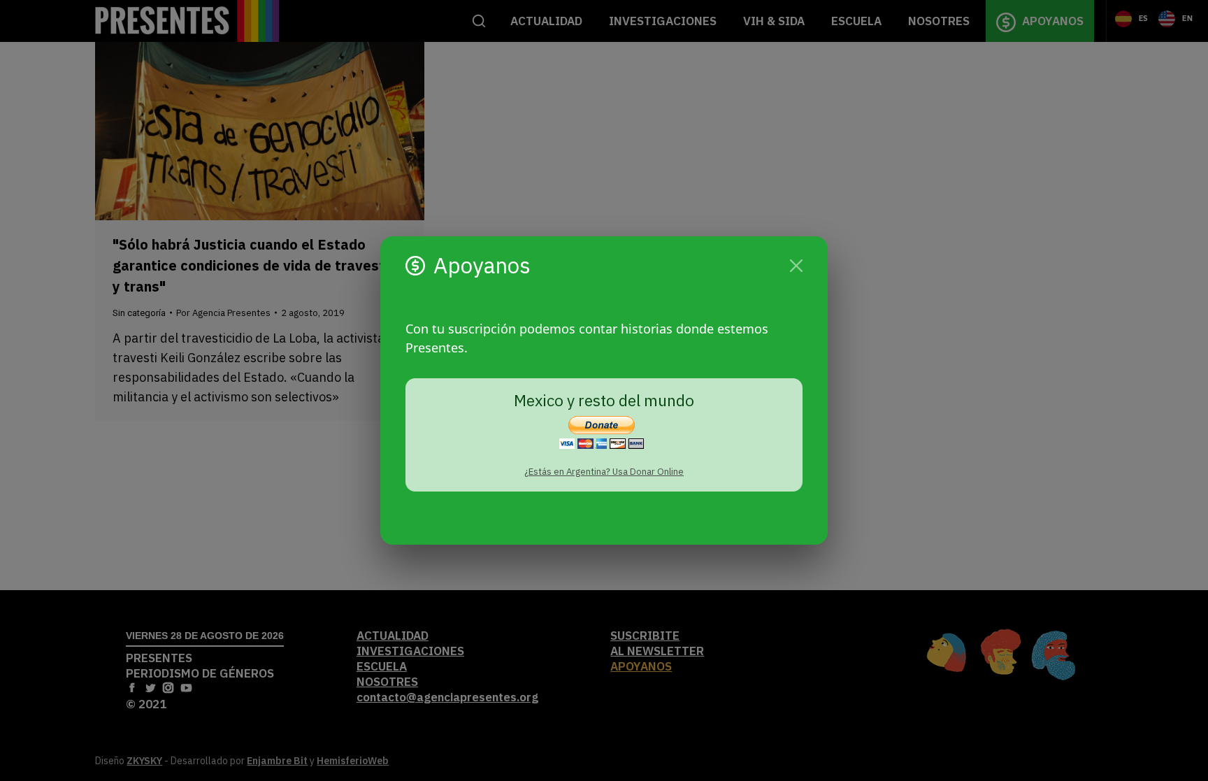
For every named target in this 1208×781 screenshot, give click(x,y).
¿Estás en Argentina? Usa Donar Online (604, 472)
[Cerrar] (796, 265)
